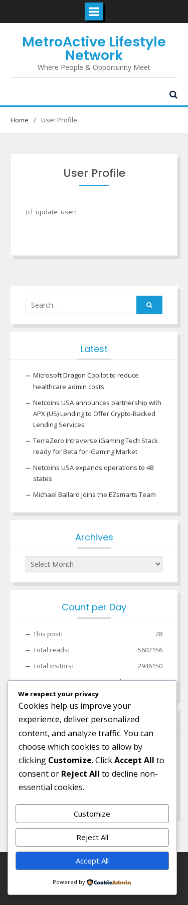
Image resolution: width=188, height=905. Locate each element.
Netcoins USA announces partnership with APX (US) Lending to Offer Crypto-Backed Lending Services (97, 413)
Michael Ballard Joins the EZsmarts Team (94, 494)
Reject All (92, 837)
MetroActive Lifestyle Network (94, 48)
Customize (92, 814)
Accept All (92, 861)
